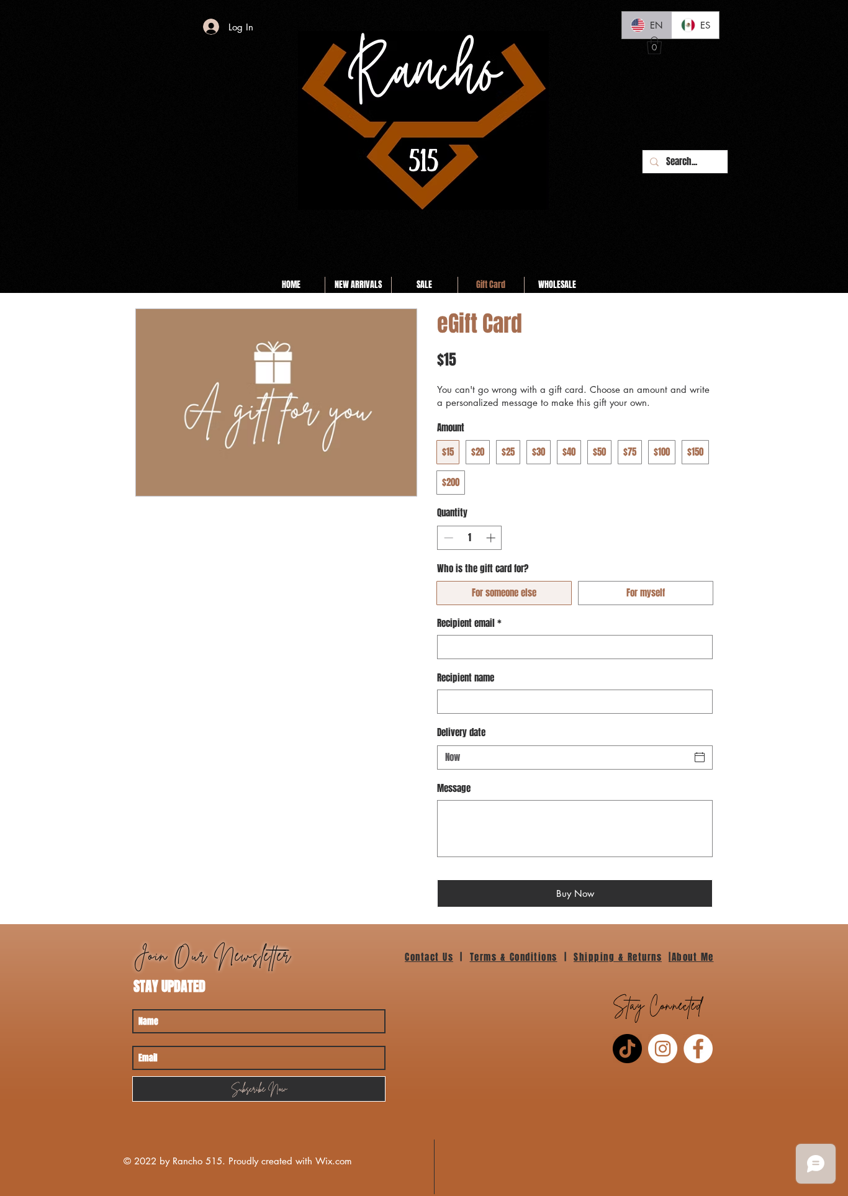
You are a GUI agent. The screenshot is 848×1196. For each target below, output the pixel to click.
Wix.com (333, 1161)
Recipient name (465, 678)
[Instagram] (662, 1048)
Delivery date (461, 732)
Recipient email (469, 623)
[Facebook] (698, 1048)
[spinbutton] (470, 537)
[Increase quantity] (492, 537)
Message (454, 788)
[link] (654, 46)
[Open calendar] (699, 757)
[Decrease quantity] (447, 537)
